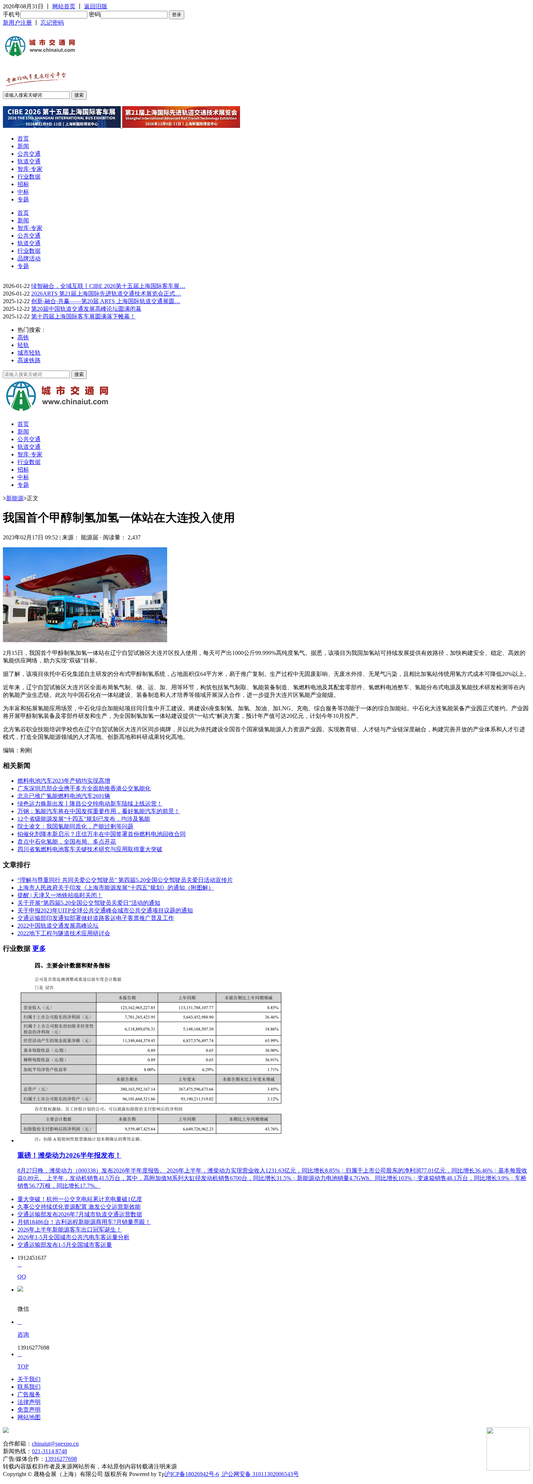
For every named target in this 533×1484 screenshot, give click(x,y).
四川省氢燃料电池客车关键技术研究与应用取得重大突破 (89, 849)
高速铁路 (29, 360)
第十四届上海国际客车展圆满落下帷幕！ (83, 316)
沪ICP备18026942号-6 (192, 1474)
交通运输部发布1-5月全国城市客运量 (64, 1245)
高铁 (23, 337)
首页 (23, 138)
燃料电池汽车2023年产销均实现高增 (63, 781)
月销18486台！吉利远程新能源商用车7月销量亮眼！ (84, 1222)
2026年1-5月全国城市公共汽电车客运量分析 (73, 1237)
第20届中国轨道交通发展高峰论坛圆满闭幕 (86, 309)
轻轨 (23, 345)
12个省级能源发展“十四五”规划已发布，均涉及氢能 (83, 819)
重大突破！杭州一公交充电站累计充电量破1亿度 (79, 1199)
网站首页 (63, 6)
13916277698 (61, 1459)
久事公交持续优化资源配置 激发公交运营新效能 (79, 1207)
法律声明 (29, 1402)
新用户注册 (17, 23)
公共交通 (29, 154)
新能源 (15, 498)
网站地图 (29, 1417)
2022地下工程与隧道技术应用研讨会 (63, 933)
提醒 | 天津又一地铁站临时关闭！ (60, 895)
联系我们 (29, 1387)
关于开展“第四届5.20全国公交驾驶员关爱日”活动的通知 (88, 903)
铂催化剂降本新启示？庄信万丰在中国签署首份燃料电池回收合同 (101, 834)
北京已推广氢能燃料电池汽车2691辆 (63, 796)
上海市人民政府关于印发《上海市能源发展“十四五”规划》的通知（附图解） (115, 888)
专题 (23, 199)
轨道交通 (29, 161)
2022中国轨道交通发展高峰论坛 (58, 926)
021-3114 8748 (49, 1451)
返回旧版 (95, 6)
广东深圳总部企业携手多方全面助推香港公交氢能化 (84, 788)
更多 (39, 948)
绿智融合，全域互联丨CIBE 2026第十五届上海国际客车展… (108, 286)
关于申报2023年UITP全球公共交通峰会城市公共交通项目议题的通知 (105, 910)
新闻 (23, 146)
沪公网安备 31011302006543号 (259, 1474)
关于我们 (29, 1379)
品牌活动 (29, 258)
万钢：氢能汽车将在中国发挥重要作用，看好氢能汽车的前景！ (98, 811)
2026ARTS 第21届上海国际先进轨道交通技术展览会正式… (106, 293)
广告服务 (29, 1394)
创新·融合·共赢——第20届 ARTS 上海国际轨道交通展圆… (105, 301)
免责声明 (29, 1409)
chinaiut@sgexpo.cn (55, 1444)
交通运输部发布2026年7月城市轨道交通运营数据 (79, 1214)
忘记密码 (52, 23)
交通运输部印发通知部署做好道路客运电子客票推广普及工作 (95, 918)
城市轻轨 (29, 353)
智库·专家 (29, 169)
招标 (23, 184)
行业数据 (29, 177)
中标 (23, 192)
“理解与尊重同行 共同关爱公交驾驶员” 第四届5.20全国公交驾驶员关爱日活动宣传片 (125, 880)
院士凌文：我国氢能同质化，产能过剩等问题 (75, 826)
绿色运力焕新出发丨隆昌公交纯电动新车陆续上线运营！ (89, 803)
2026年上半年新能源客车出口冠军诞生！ (69, 1229)
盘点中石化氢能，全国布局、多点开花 (66, 842)
